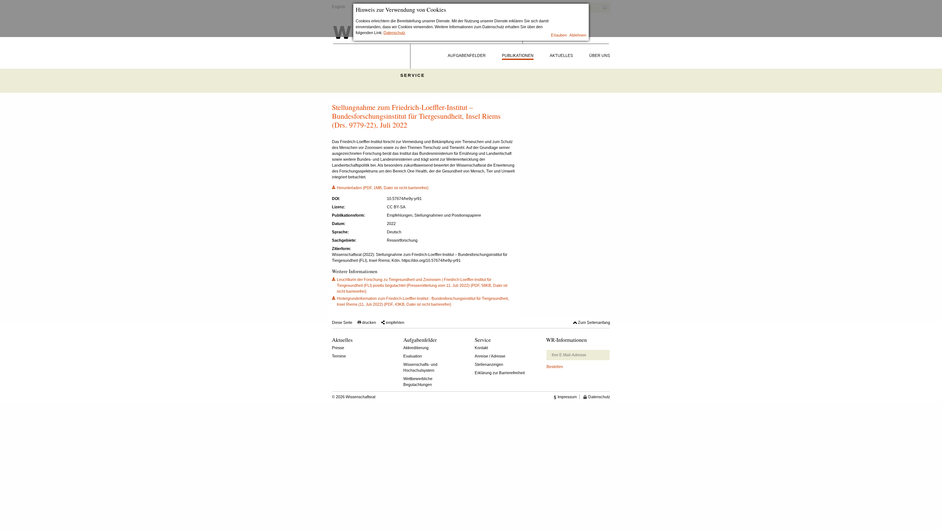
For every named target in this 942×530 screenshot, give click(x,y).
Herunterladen (380, 187)
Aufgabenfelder (467, 55)
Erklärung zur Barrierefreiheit (500, 373)
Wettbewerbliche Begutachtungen (417, 382)
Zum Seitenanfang (594, 322)
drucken (369, 322)
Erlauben (559, 35)
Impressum (567, 397)
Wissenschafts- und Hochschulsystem (420, 367)
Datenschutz (394, 33)
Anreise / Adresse (490, 356)
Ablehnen (577, 35)
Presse (338, 348)
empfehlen (395, 322)
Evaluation (412, 356)
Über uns (599, 55)
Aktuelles (561, 55)
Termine (339, 356)
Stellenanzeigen (489, 364)
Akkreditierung (416, 348)
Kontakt (481, 348)
